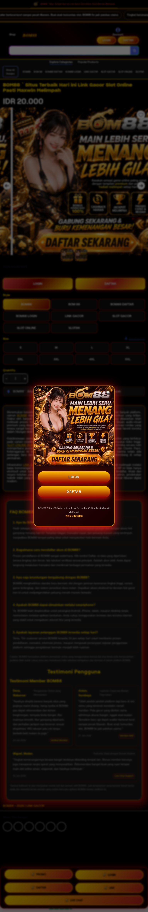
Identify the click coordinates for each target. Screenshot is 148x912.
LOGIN (74, 477)
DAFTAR (74, 491)
